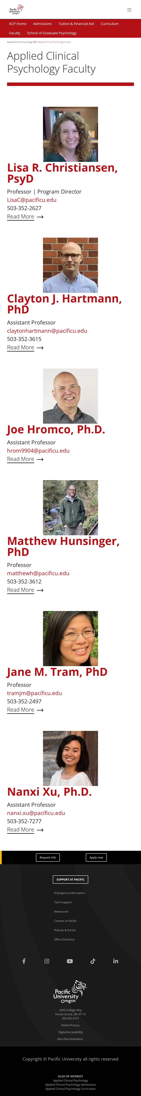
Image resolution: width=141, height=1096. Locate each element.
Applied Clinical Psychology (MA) (22, 41)
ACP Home (17, 23)
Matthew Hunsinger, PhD (63, 546)
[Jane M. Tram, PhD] (70, 638)
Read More (46, 216)
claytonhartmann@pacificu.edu (47, 330)
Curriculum (110, 23)
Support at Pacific (70, 879)
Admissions (42, 23)
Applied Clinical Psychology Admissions (70, 1085)
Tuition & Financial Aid (76, 23)
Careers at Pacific (65, 921)
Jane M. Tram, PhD (57, 671)
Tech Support (63, 902)
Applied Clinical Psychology (70, 1080)
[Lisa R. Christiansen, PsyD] (70, 134)
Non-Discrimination (70, 1039)
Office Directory (64, 939)
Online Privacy (70, 1025)
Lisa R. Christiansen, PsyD (62, 173)
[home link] (71, 991)
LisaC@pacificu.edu (32, 199)
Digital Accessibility (70, 1032)
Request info (48, 857)
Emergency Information (69, 893)
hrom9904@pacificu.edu (38, 450)
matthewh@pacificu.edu (38, 573)
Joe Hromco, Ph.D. (56, 429)
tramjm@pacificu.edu (34, 693)
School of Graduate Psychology (52, 33)
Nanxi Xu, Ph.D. (49, 791)
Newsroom (61, 911)
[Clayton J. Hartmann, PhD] (70, 265)
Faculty (14, 33)
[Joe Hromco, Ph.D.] (70, 396)
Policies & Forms (65, 930)
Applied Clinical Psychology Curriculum (70, 1089)
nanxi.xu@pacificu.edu (36, 812)
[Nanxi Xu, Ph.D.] (70, 758)
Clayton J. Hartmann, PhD (64, 304)
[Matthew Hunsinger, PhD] (70, 507)
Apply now (96, 857)
